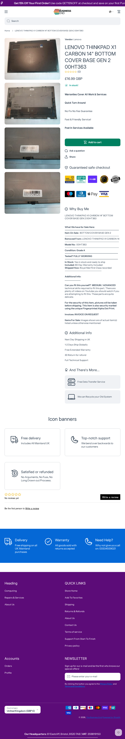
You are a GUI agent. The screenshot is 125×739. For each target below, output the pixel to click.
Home (7, 31)
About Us (9, 604)
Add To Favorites (73, 597)
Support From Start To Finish (80, 639)
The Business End (94, 717)
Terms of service (73, 632)
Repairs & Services (14, 597)
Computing (11, 590)
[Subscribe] (116, 676)
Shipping (69, 604)
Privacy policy (72, 645)
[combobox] (62, 21)
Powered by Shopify (111, 717)
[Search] (7, 21)
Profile (8, 672)
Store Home (71, 590)
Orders (8, 666)
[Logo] (62, 12)
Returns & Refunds (74, 611)
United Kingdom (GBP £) (21, 710)
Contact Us (71, 625)
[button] (111, 12)
